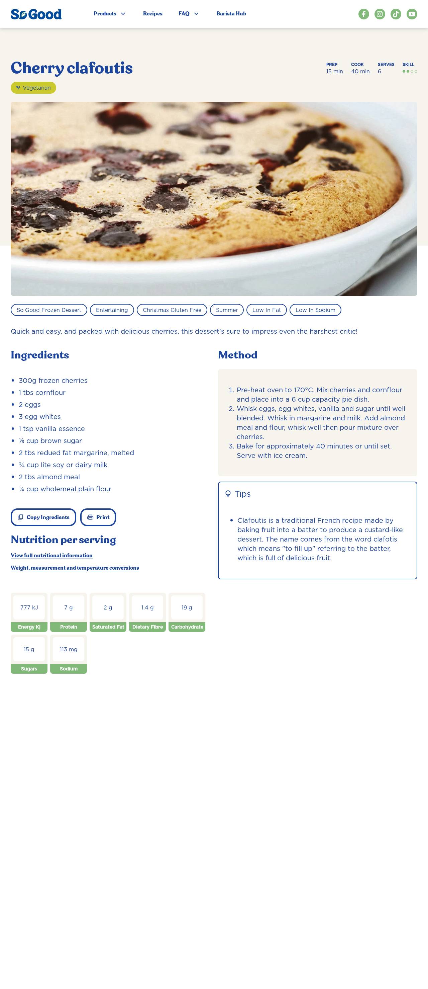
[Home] (36, 14)
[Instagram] (379, 14)
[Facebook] (363, 14)
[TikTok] (396, 14)
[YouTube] (412, 14)
